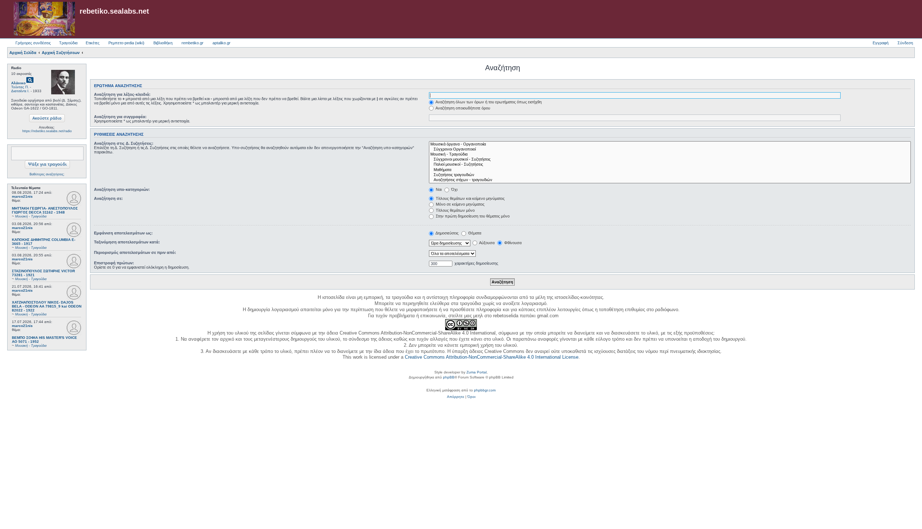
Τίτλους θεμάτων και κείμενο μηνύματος (470, 198)
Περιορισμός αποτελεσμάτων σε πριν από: (135, 252)
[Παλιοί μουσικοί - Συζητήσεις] (670, 164)
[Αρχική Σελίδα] (44, 19)
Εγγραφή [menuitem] (881, 43)
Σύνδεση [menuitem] (905, 43)
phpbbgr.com (485, 390)
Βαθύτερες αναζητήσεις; (47, 174)
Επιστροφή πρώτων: (114, 263)
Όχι (453, 189)
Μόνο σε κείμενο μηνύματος (459, 204)
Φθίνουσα (512, 243)
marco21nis (22, 196)
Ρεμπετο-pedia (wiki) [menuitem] (126, 43)
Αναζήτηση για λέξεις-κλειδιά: (122, 94)
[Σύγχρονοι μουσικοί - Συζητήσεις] (670, 159)
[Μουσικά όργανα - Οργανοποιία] (670, 144)
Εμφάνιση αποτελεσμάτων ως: (123, 233)
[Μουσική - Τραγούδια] (670, 154)
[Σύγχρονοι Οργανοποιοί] (670, 149)
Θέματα (474, 233)
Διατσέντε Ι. (20, 91)
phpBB (449, 377)
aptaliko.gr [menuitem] (221, 43)
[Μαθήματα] (670, 169)
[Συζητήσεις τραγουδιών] (670, 175)
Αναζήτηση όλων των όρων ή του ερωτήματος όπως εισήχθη (488, 102)
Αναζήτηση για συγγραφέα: (120, 117)
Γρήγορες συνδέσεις (33, 43)
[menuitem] (455, 397)
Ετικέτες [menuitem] (92, 43)
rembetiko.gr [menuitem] (192, 43)
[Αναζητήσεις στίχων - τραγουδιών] (670, 180)
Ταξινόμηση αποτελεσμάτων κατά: (127, 242)
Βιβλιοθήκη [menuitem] (163, 43)
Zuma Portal (476, 372)
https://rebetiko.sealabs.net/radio (47, 131)
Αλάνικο (18, 83)
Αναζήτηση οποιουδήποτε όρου (462, 108)
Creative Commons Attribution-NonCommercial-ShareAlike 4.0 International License (491, 357)
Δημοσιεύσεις (446, 233)
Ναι (438, 189)
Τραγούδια (68, 43)
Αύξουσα (486, 243)
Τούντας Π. (20, 87)
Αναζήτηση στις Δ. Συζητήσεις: (123, 143)
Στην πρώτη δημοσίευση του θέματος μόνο (472, 216)
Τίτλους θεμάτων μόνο (455, 210)
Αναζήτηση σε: (108, 198)
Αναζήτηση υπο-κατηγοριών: (122, 189)
